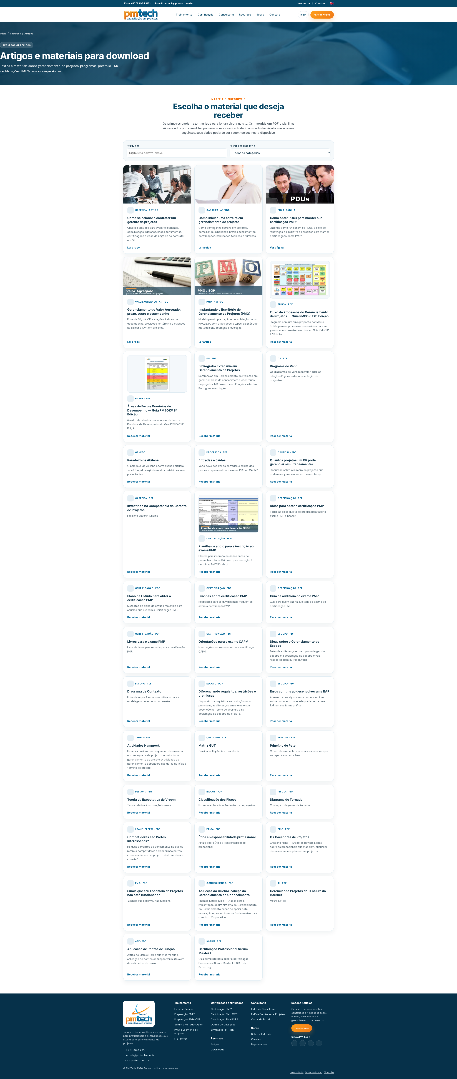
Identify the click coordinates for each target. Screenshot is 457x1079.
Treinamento (184, 14)
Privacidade (296, 1072)
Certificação (205, 14)
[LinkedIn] (303, 1043)
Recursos (245, 14)
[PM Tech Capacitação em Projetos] (141, 14)
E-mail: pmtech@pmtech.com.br (174, 3)
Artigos (215, 1044)
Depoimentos (259, 1044)
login (303, 14)
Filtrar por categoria (242, 145)
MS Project (180, 1038)
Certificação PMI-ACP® (224, 1014)
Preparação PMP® (184, 1014)
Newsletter (303, 3)
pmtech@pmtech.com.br (140, 1055)
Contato (320, 3)
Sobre (260, 14)
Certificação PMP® (221, 1009)
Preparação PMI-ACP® (187, 1019)
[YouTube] (319, 1043)
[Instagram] (311, 1043)
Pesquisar (133, 145)
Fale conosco (322, 14)
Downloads (217, 1049)
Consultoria (226, 14)
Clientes (256, 1039)
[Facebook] (294, 1043)
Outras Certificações (223, 1024)
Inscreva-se (302, 1028)
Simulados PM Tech (222, 1029)
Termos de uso (313, 1072)
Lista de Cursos (183, 1009)
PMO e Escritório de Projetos (268, 1014)
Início (3, 33)
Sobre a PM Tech (261, 1034)
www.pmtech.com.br (137, 1060)
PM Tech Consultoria (263, 1009)
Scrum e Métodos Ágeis (188, 1024)
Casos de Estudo (261, 1019)
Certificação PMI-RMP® (224, 1019)
